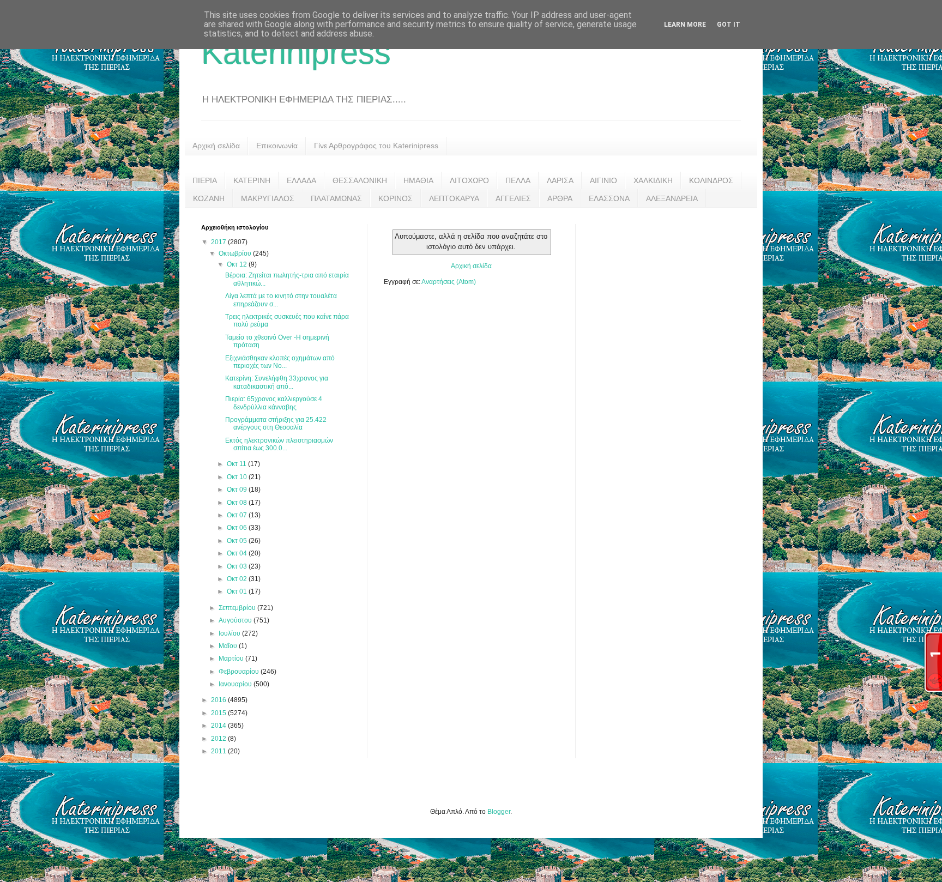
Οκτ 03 (238, 566)
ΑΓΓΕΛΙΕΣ (513, 198)
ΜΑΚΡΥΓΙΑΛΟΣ (267, 198)
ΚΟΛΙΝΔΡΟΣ (711, 180)
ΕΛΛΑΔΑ (301, 180)
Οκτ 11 (237, 464)
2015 (219, 713)
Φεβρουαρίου (240, 671)
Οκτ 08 (238, 502)
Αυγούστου (236, 620)
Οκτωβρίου (236, 253)
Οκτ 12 (238, 264)
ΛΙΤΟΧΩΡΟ (469, 180)
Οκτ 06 (238, 527)
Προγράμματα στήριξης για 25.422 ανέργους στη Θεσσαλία (276, 423)
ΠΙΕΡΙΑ (204, 180)
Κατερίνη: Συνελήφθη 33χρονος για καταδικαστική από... (276, 382)
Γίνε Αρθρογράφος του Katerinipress (376, 145)
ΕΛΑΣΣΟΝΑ (609, 198)
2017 (219, 242)
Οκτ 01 (238, 591)
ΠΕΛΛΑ (517, 180)
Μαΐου (229, 646)
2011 (219, 751)
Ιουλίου (230, 633)
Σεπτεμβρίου (238, 608)
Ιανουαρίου (236, 684)
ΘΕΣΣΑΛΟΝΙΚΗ (360, 180)
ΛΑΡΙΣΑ (560, 180)
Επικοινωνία (277, 145)
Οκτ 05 (238, 541)
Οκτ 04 (238, 553)
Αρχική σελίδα (216, 145)
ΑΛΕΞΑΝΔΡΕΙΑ (672, 198)
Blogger (498, 811)
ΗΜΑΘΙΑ (418, 180)
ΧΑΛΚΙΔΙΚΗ (653, 180)
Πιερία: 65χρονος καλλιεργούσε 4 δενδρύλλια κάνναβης (273, 402)
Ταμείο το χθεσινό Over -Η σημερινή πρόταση (277, 341)
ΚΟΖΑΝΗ (209, 198)
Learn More (685, 24)
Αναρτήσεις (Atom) (448, 282)
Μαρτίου (232, 658)
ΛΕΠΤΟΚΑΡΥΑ (454, 198)
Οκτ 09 (238, 489)
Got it (728, 24)
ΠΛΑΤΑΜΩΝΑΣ (336, 198)
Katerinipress (296, 52)
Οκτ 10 (238, 477)
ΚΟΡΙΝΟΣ (395, 198)
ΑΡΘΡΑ (559, 198)
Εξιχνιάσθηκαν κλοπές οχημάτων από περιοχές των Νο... (280, 362)
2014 (219, 725)
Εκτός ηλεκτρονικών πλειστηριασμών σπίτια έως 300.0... (279, 444)
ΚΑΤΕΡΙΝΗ (251, 180)
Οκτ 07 (238, 515)
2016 (219, 700)
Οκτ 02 (238, 579)
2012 (219, 738)
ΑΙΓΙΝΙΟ (603, 180)
